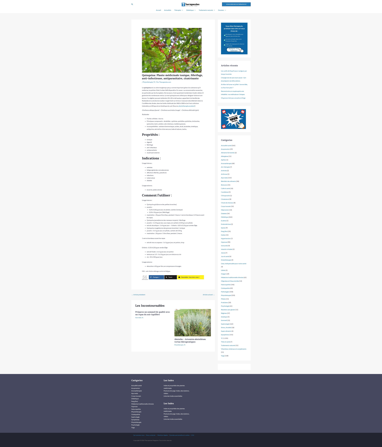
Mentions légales (162, 435)
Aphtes (223, 160)
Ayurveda (138, 317)
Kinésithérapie (226, 260)
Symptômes (225, 335)
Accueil (158, 10)
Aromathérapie (226, 163)
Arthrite (224, 170)
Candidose (224, 192)
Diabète (224, 213)
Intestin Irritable (226, 249)
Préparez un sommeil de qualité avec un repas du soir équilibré (152, 313)
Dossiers (221, 10)
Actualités (167, 10)
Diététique (190, 10)
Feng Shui (224, 231)
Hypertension (225, 238)
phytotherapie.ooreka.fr (187, 106)
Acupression (225, 149)
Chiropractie (225, 195)
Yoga (222, 356)
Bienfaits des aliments (228, 181)
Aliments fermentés (227, 153)
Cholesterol (225, 199)
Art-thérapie (225, 167)
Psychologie (225, 306)
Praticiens (224, 302)
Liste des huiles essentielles (173, 396)
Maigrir (223, 274)
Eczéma (223, 221)
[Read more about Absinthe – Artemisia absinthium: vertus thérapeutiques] (192, 322)
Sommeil (224, 320)
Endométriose (226, 224)
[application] (182, 10)
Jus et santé (225, 256)
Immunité (224, 246)
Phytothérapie (148, 82)
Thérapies (177, 10)
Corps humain (226, 206)
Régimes (224, 313)
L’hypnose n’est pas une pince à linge (233, 98)
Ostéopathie (225, 288)
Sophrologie (225, 324)
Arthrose (224, 174)
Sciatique (224, 317)
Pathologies (225, 292)
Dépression (225, 210)
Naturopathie (225, 284)
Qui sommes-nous (138, 435)
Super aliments (226, 331)
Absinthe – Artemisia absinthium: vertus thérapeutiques (190, 340)
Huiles (223, 235)
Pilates (223, 299)
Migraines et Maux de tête (230, 281)
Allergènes (224, 156)
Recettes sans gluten (228, 310)
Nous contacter (151, 435)
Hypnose (224, 242)
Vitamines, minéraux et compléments (233, 349)
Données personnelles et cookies (179, 435)
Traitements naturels (206, 10)
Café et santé (225, 188)
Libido (223, 270)
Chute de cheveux (227, 203)
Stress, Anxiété (226, 327)
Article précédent (138, 295)
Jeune (223, 253)
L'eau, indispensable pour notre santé (233, 263)
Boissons (224, 185)
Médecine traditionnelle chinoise (232, 277)
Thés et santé (225, 342)
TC (154, 82)
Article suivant (209, 295)
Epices (223, 228)
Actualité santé (226, 145)
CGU (192, 435)
